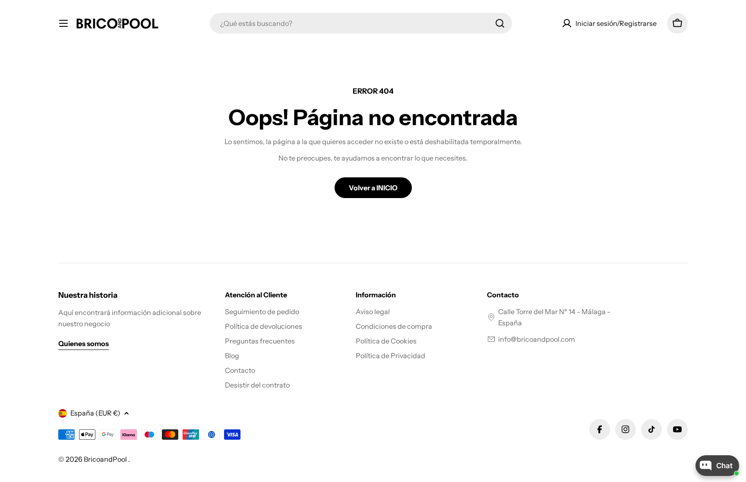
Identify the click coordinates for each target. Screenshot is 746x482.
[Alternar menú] (63, 23)
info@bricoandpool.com (536, 339)
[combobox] (361, 23)
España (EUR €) (95, 413)
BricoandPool (106, 459)
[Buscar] (500, 23)
